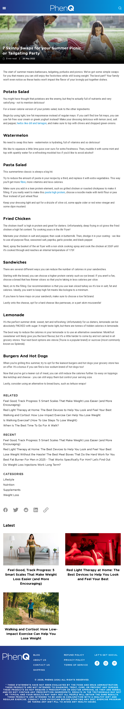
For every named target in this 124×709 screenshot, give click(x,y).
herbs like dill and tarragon (32, 123)
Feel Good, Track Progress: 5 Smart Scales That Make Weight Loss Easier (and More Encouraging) (57, 403)
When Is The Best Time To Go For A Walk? (31, 425)
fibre (23, 182)
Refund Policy (74, 655)
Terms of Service (76, 665)
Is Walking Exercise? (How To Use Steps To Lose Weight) (40, 420)
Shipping (39, 670)
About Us (39, 660)
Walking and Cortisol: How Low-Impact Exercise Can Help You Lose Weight (51, 415)
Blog (36, 655)
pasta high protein (55, 192)
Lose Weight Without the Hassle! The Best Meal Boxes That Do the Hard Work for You (59, 454)
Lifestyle (8, 479)
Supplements (12, 490)
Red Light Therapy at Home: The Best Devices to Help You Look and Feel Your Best (57, 410)
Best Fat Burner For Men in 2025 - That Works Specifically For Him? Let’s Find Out (56, 459)
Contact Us (41, 665)
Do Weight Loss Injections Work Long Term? (32, 465)
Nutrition (8, 485)
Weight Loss (11, 495)
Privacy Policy (74, 660)
